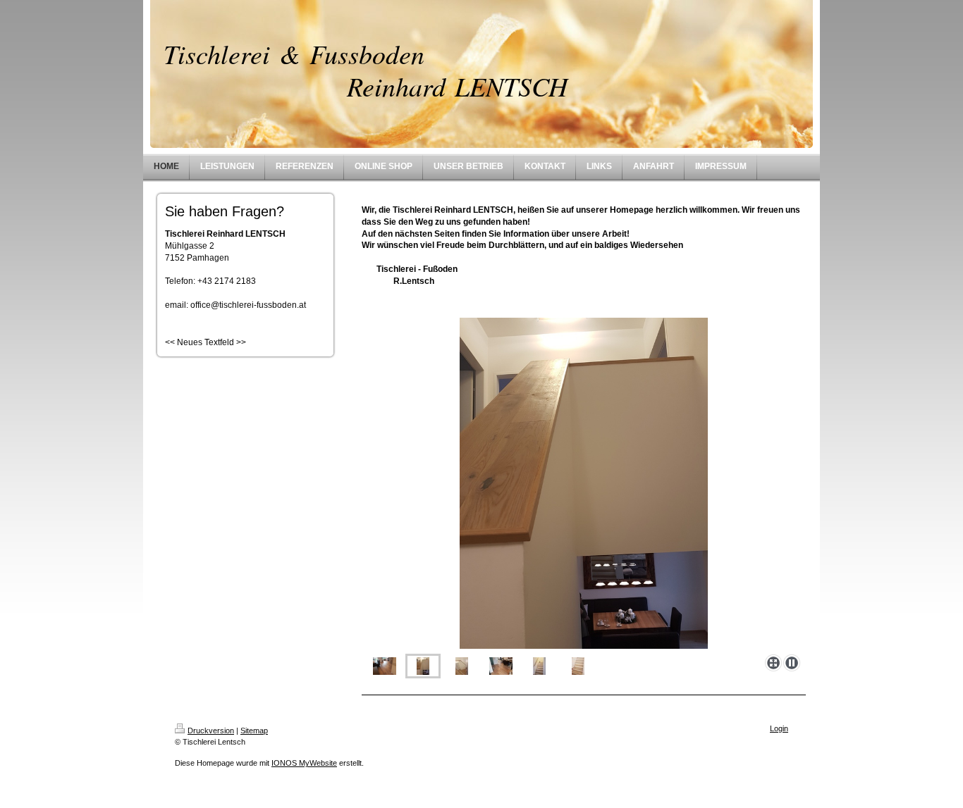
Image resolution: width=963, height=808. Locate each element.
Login (779, 728)
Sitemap (254, 730)
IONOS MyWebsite (304, 763)
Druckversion (211, 730)
